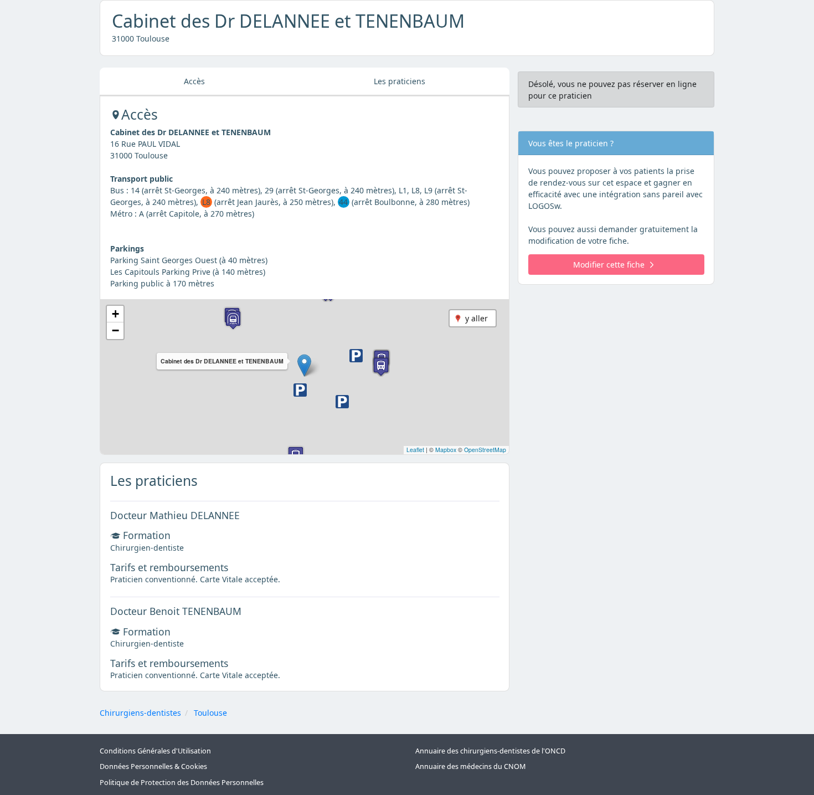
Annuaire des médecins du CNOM (470, 766)
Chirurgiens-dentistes (140, 712)
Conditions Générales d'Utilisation (155, 751)
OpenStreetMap (485, 449)
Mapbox (445, 449)
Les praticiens (399, 81)
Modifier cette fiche (609, 264)
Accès (194, 81)
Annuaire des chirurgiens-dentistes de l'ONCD (490, 751)
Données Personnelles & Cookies (153, 766)
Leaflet (415, 449)
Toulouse (210, 712)
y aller (476, 318)
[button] (304, 365)
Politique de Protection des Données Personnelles (182, 782)
